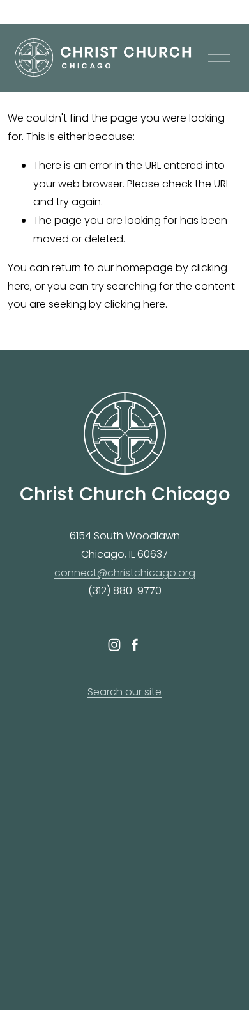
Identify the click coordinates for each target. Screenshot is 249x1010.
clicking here (134, 304)
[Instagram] (114, 644)
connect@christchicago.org (124, 572)
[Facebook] (134, 644)
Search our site (124, 691)
